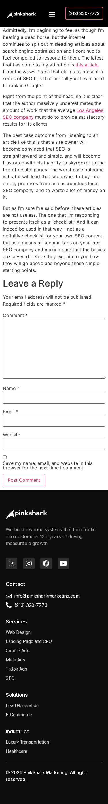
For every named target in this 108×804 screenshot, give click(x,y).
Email (10, 411)
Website (11, 434)
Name (11, 388)
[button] (51, 14)
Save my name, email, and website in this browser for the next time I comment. (47, 465)
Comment (15, 315)
